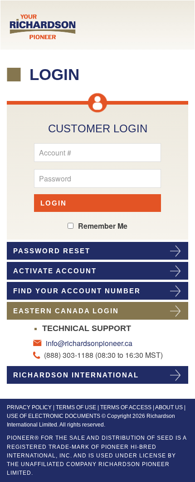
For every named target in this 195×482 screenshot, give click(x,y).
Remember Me (102, 226)
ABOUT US (169, 407)
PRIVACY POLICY (29, 407)
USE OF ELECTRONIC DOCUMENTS (53, 416)
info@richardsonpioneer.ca (88, 343)
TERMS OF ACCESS (125, 407)
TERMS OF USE (76, 407)
